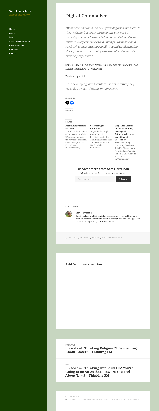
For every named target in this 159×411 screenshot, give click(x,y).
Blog (11, 37)
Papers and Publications (19, 41)
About (12, 33)
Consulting (14, 49)
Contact (12, 53)
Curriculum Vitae (16, 45)
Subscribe (123, 179)
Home (12, 29)
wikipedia (119, 237)
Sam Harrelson (20, 11)
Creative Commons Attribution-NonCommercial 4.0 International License (102, 400)
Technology (95, 237)
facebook (113, 237)
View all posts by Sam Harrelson (97, 221)
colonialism (106, 237)
